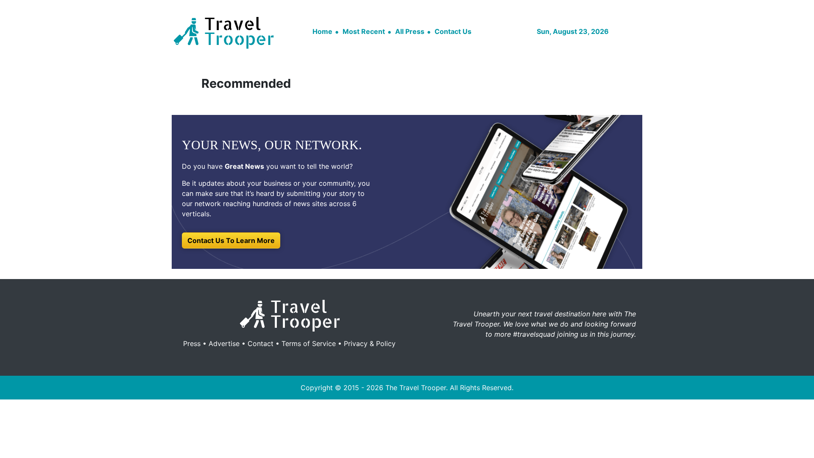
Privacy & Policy (370, 343)
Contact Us (453, 31)
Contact (260, 343)
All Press (409, 31)
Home (322, 31)
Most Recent (364, 31)
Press (192, 343)
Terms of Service (309, 343)
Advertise (224, 343)
